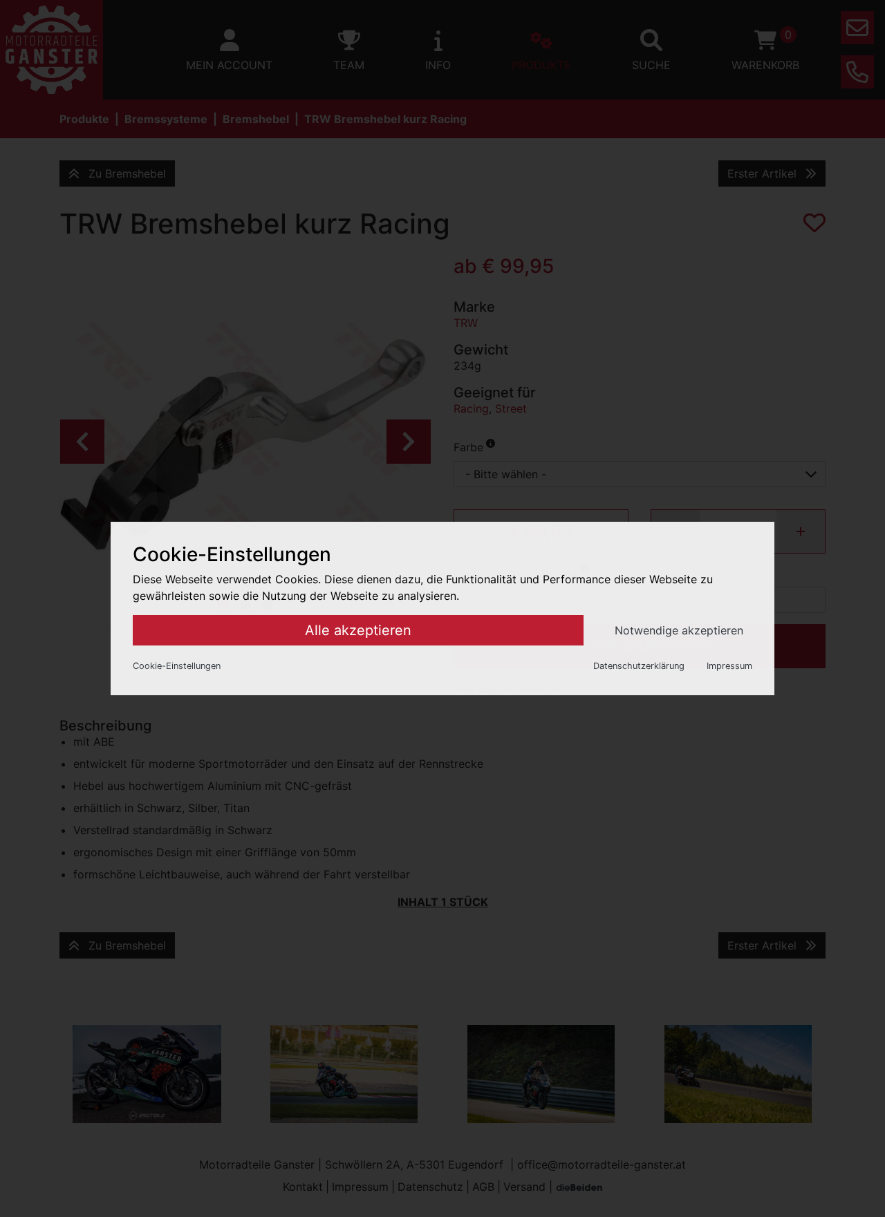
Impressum (729, 666)
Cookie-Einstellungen (177, 666)
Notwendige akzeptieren (679, 630)
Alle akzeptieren (358, 630)
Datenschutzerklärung (638, 666)
